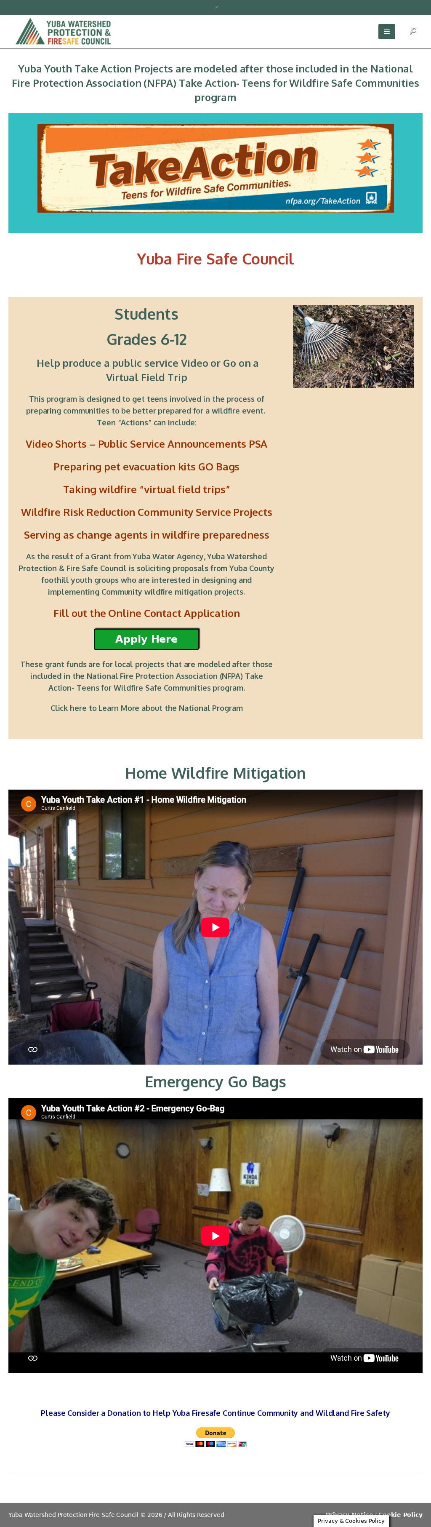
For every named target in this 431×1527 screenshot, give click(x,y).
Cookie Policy (400, 1514)
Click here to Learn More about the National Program (147, 708)
